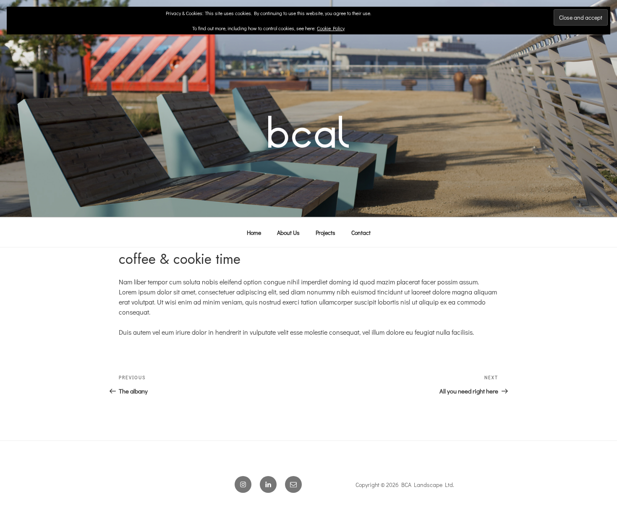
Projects (325, 233)
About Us (288, 233)
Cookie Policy (331, 28)
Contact (361, 233)
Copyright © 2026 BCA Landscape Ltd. (405, 485)
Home (254, 233)
